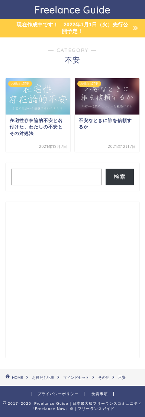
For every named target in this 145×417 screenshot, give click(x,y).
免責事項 (99, 394)
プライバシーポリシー (58, 394)
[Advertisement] (72, 280)
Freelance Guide (72, 10)
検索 (120, 176)
